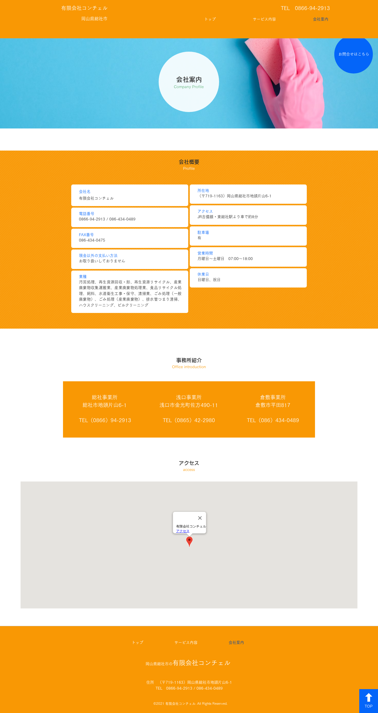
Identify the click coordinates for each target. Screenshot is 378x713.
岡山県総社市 (94, 18)
